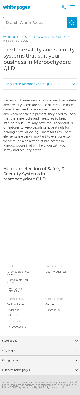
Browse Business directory (18, 273)
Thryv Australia (16, 326)
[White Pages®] (17, 7)
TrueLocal (13, 310)
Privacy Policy (65, 382)
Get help (50, 304)
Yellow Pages (15, 304)
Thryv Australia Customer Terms (37, 382)
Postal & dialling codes (17, 281)
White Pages (11, 36)
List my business (56, 271)
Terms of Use (10, 382)
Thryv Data (14, 321)
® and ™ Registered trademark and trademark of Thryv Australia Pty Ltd (39, 385)
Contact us (52, 310)
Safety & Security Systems (49, 36)
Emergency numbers (14, 289)
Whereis (12, 315)
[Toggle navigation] (72, 7)
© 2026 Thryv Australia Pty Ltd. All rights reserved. (36, 387)
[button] (40, 84)
